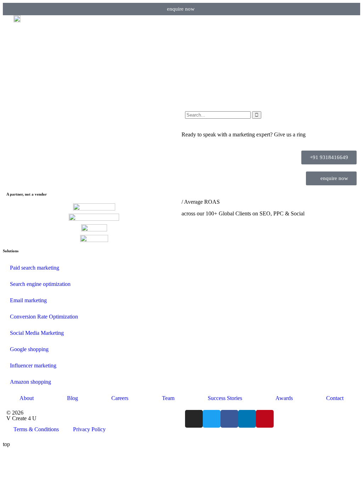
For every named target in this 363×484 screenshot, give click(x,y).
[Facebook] (229, 419)
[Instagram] (194, 419)
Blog (72, 398)
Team (168, 398)
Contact (335, 398)
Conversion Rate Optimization (44, 317)
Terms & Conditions (36, 429)
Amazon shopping (30, 382)
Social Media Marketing (37, 333)
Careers (119, 398)
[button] (345, 26)
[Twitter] (211, 419)
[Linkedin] (247, 419)
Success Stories (225, 398)
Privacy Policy (89, 429)
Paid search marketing (34, 268)
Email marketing (28, 300)
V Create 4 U (21, 418)
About (26, 398)
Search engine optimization (40, 284)
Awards (284, 398)
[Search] (256, 115)
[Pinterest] (265, 419)
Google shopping (29, 349)
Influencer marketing (33, 365)
